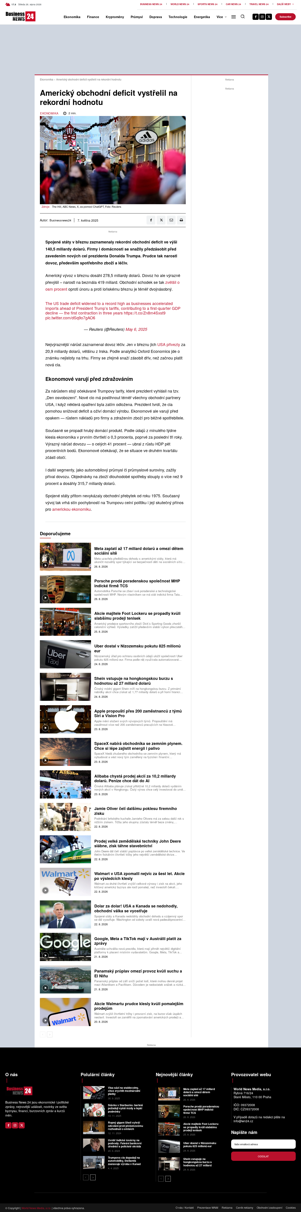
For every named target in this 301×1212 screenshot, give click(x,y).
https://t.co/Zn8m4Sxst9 (144, 313)
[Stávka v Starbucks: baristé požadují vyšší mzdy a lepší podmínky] (94, 1110)
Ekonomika (46, 79)
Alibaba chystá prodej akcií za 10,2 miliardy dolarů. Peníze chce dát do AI (135, 778)
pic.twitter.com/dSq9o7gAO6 (70, 317)
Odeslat (263, 1156)
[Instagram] (262, 17)
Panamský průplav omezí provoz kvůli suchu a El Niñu (138, 973)
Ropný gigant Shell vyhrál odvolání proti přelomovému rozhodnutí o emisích (125, 1125)
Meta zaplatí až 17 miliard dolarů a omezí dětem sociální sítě (138, 551)
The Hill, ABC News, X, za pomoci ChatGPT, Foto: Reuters (86, 206)
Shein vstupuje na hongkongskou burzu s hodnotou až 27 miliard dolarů (133, 680)
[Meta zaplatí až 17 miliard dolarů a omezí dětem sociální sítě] (65, 557)
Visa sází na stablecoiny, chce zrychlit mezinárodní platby (124, 1091)
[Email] (171, 220)
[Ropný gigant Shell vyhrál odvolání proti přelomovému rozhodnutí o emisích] (94, 1127)
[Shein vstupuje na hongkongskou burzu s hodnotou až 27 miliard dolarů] (65, 687)
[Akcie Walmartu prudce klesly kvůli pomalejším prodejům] (65, 1012)
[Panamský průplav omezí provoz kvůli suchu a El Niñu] (65, 979)
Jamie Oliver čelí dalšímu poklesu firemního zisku (135, 811)
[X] (269, 17)
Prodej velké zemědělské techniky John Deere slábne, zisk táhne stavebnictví (137, 843)
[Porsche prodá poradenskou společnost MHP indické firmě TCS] (65, 589)
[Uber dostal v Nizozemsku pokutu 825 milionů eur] (65, 654)
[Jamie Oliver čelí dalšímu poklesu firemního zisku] (65, 817)
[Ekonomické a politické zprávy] (12, 16)
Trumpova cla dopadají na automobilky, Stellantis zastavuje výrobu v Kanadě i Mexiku (125, 1162)
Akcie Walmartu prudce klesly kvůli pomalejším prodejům (138, 1006)
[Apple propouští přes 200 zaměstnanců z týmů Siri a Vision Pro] (65, 719)
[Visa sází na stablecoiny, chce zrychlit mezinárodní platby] (94, 1092)
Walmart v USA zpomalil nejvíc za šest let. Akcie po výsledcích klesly (139, 876)
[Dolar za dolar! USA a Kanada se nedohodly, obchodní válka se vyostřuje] (65, 914)
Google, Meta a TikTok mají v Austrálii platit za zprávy (137, 941)
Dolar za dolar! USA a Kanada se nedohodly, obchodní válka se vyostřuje (136, 908)
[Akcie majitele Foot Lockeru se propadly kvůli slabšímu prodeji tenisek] (65, 622)
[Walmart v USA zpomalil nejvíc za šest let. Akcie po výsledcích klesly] (65, 882)
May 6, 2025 (136, 329)
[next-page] (49, 1034)
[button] (242, 16)
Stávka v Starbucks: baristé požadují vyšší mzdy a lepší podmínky (125, 1108)
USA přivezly (168, 344)
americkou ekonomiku (71, 509)
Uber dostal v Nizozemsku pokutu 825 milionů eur (137, 648)
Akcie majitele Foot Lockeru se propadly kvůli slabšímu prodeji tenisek (137, 615)
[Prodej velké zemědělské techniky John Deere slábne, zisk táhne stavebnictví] (65, 849)
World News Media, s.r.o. (36, 1208)
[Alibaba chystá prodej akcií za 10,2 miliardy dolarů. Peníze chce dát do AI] (65, 784)
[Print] (181, 220)
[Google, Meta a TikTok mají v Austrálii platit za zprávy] (65, 947)
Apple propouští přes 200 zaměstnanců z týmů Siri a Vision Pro (138, 713)
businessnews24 (60, 220)
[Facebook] (256, 17)
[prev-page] (42, 1034)
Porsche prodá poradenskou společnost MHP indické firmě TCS (137, 583)
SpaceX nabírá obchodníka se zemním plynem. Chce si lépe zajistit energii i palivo (138, 746)
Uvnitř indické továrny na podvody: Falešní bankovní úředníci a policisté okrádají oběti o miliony (125, 1145)
